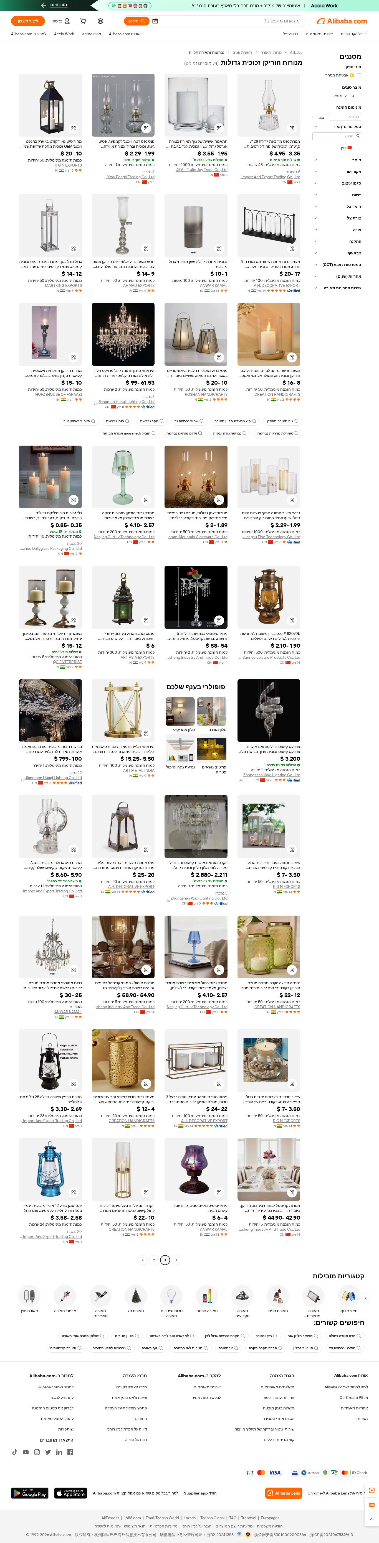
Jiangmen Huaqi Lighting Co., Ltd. (126, 401)
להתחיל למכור (62, 1397)
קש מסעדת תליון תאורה (232, 421)
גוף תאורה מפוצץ (280, 421)
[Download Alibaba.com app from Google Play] (30, 1493)
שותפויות (66, 1429)
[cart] (82, 22)
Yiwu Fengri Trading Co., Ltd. (130, 177)
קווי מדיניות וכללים (279, 1439)
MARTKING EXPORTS (63, 285)
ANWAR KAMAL (214, 285)
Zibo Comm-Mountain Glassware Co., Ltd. (196, 537)
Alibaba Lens (337, 1493)
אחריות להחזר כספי (278, 1397)
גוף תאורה (150, 1348)
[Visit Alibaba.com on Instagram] (37, 1452)
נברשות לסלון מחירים (109, 1348)
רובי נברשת (115, 421)
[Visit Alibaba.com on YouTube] (25, 1452)
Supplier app (196, 1493)
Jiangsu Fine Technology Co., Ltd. (271, 537)
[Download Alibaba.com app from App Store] (70, 1493)
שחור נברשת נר (186, 421)
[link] (372, 1490)
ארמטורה (226, 1348)
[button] (155, 21)
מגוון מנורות (124, 1336)
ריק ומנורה (264, 1336)
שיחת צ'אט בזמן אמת (129, 1397)
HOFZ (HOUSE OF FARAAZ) (58, 394)
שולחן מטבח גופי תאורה (80, 1336)
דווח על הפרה (136, 1439)
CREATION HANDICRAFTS (277, 394)
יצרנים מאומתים (207, 1387)
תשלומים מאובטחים (277, 1387)
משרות (362, 1418)
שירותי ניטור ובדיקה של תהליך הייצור (264, 1429)
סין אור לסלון (303, 1348)
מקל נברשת (149, 421)
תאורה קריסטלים (63, 1348)
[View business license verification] (239, 1534)
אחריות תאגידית (354, 1408)
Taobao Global (212, 1518)
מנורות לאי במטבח (188, 1348)
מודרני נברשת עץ (342, 1348)
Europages (270, 1518)
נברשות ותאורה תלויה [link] (206, 52)
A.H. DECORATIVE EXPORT (277, 285)
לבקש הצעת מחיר (206, 1397)
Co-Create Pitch (354, 1397)
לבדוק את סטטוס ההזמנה (53, 1408)
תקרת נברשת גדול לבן (222, 1336)
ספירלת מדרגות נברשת (275, 433)
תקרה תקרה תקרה (263, 1348)
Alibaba (296, 52)
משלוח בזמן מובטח (278, 1408)
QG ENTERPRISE (67, 662)
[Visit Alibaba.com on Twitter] (48, 1452)
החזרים (141, 1418)
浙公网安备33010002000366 (280, 1534)
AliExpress (110, 1518)
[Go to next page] (143, 1260)
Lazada (190, 1518)
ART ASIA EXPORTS (138, 657)
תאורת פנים (242, 52)
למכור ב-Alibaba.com (56, 1387)
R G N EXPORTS (68, 165)
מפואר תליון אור (300, 1336)
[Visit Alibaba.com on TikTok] (14, 1452)
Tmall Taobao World (162, 1518)
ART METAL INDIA (139, 770)
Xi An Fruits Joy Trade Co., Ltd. (202, 169)
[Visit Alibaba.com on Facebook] (70, 1452)
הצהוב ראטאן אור (77, 421)
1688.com (132, 1518)
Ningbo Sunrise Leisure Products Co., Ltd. (268, 657)
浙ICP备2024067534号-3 (331, 1534)
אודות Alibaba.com (351, 1375)
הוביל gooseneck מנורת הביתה (126, 433)
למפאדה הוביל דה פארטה (169, 1336)
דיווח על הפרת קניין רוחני (127, 1429)
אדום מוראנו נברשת (181, 433)
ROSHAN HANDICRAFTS (206, 394)
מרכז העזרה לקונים (131, 1387)
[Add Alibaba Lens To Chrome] (283, 1493)
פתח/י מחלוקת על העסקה (126, 1408)
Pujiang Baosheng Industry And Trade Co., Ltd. (196, 657)
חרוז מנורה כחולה (342, 1336)
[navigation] (337, 657)
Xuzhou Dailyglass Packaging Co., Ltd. (50, 548)
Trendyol (248, 1518)
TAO (232, 1518)
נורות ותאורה (271, 52)
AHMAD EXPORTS (139, 285)
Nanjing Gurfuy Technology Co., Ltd (124, 537)
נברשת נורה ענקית (227, 433)
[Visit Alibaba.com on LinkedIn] (59, 1452)
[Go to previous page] (176, 1260)
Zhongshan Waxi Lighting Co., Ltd (271, 775)
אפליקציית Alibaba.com (114, 1493)
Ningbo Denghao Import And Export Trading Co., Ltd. (268, 177)
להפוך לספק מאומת (57, 1418)
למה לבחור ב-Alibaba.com (346, 1387)
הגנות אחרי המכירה (278, 1418)
